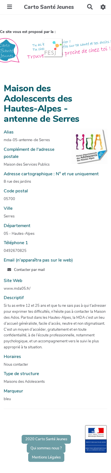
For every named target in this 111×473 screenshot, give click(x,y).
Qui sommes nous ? (46, 448)
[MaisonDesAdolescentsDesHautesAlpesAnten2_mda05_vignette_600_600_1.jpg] (86, 149)
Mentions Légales (46, 457)
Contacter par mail (29, 269)
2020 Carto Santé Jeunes (46, 439)
